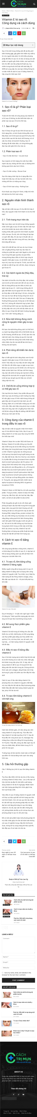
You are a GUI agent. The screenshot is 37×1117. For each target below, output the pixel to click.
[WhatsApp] (24, 33)
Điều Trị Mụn (10, 11)
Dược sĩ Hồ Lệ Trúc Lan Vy (13, 28)
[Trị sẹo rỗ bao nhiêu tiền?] (6, 1023)
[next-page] (6, 927)
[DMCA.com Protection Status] (9, 1099)
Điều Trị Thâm (7, 1113)
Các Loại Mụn (14, 1111)
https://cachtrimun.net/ (18, 882)
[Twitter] (15, 33)
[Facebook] (10, 33)
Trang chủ (6, 1111)
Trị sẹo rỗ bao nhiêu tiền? (21, 1021)
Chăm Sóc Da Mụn (26, 1113)
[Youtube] (23, 1094)
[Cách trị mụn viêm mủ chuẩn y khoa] (7, 911)
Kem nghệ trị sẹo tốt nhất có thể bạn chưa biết (9, 854)
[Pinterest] (19, 33)
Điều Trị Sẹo (16, 1113)
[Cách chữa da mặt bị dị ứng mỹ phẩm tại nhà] (7, 902)
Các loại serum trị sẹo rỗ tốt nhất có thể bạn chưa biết (27, 854)
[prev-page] (3, 927)
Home (3, 11)
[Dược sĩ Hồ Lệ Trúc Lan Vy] (3, 28)
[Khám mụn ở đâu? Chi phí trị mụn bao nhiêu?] (6, 1033)
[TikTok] (18, 1094)
